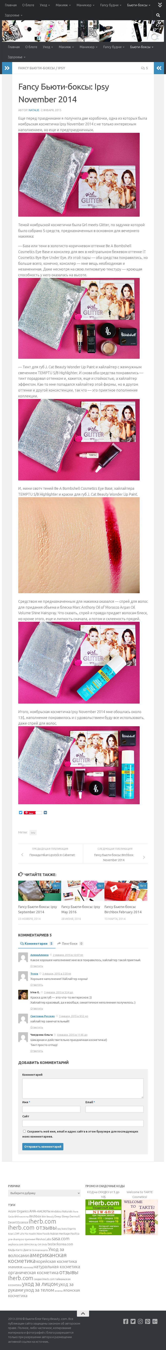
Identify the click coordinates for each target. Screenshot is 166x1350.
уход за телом (39, 1289)
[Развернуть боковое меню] (7, 68)
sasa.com (60, 1238)
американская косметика (37, 1258)
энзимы (59, 1291)
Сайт (25, 1116)
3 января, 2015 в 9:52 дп (73, 1016)
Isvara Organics (69, 1229)
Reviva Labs (43, 1239)
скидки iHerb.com (44, 1279)
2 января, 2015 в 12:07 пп (68, 954)
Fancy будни (109, 5)
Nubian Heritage (60, 1233)
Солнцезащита (40, 1250)
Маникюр (84, 5)
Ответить (36, 966)
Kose (10, 1234)
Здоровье (12, 15)
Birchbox (35, 1216)
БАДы (12, 1250)
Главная (11, 5)
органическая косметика (33, 1272)
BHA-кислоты (21, 1216)
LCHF (16, 1233)
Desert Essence (18, 1222)
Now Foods (43, 1233)
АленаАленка (39, 954)
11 (58, 885)
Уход (43, 5)
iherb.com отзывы (32, 1227)
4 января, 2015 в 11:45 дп (72, 1034)
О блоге (28, 5)
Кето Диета (23, 1250)
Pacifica (74, 1233)
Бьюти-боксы (137, 5)
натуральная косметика (57, 1266)
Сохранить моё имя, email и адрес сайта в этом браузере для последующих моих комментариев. (80, 1134)
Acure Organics (18, 1211)
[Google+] (155, 1321)
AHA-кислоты (39, 1211)
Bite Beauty (48, 1216)
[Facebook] (126, 1321)
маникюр (28, 1267)
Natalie (34, 110)
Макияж (62, 5)
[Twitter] (133, 1321)
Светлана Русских (42, 1016)
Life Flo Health (28, 1233)
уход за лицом (40, 1284)
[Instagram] (140, 1321)
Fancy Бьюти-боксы (36, 68)
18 (144, 885)
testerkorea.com (60, 1244)
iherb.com (42, 1221)
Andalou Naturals (61, 1211)
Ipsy (61, 68)
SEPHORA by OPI (32, 1244)
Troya (34, 973)
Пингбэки (72, 943)
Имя (26, 1102)
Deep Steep (61, 1216)
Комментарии (38, 943)
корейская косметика (56, 1261)
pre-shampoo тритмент (22, 1239)
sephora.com (15, 1244)
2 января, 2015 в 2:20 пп (57, 973)
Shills (44, 1244)
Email (90, 1102)
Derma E (75, 1216)
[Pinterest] (148, 1321)
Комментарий (32, 1074)
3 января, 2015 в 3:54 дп (58, 992)
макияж (15, 1267)
